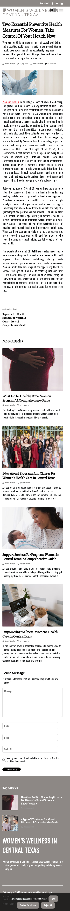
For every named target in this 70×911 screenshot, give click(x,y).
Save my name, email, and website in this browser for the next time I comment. (32, 760)
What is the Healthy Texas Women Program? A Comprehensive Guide (26, 398)
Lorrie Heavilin (10, 63)
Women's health (10, 102)
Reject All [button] (48, 905)
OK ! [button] (53, 898)
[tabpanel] (32, 82)
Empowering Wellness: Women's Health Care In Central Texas (30, 634)
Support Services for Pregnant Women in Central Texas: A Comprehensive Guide (30, 556)
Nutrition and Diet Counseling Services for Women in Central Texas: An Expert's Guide (41, 800)
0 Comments (52, 63)
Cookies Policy (40, 898)
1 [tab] (32, 91)
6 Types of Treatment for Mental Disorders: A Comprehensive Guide (39, 821)
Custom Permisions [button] (28, 905)
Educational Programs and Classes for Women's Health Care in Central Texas (28, 475)
